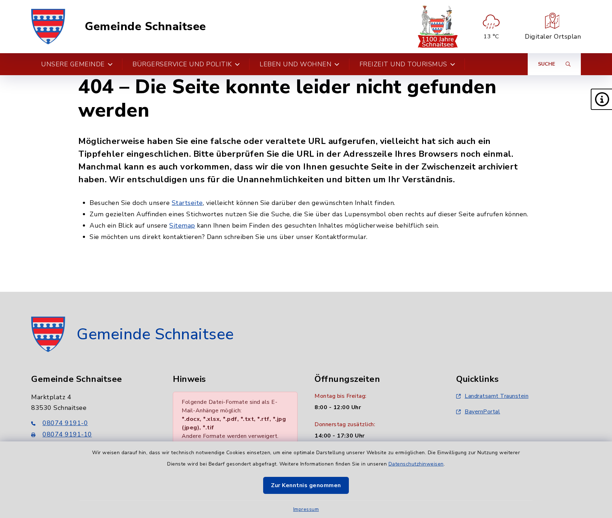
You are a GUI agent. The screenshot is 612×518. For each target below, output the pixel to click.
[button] (601, 99)
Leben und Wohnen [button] (296, 64)
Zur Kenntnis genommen (306, 485)
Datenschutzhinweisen (416, 464)
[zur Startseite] (48, 27)
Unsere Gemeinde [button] (73, 64)
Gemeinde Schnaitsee (145, 26)
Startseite (187, 203)
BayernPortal (482, 412)
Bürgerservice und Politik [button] (182, 64)
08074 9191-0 (65, 423)
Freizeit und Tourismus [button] (403, 64)
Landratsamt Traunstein (496, 396)
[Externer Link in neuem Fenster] (438, 26)
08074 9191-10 (67, 434)
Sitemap (182, 225)
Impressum (306, 509)
